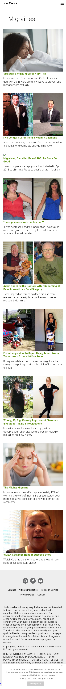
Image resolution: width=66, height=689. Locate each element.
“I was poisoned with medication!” (23, 222)
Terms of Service (49, 590)
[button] (35, 672)
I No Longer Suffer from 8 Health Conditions (30, 137)
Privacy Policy (27, 594)
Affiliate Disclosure (28, 590)
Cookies (41, 594)
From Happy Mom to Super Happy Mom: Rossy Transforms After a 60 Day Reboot (31, 355)
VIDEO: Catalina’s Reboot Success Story (27, 554)
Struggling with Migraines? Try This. (25, 73)
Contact (12, 590)
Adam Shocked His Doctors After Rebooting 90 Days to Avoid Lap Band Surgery (31, 288)
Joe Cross (10, 3)
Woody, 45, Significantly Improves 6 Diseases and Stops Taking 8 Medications (30, 422)
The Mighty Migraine (15, 487)
